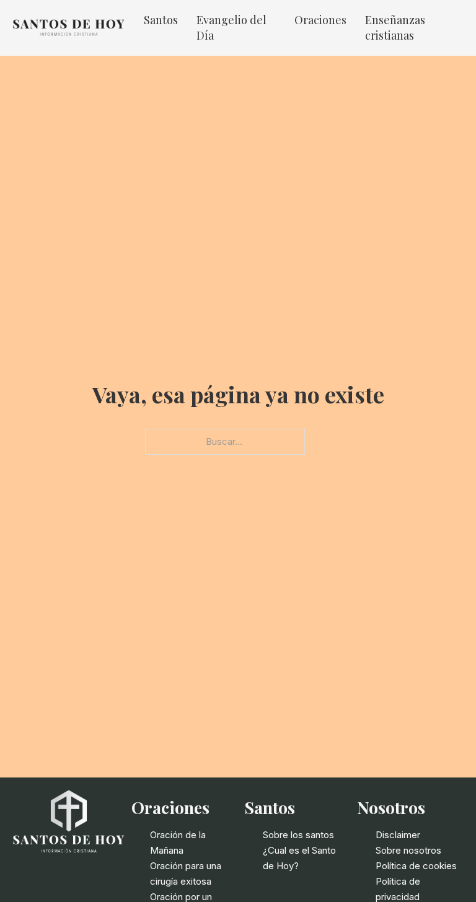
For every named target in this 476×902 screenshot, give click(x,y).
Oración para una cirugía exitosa (185, 873)
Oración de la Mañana (178, 842)
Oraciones (320, 19)
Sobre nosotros (408, 850)
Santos (161, 19)
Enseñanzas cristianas (395, 27)
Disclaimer (398, 835)
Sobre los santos (298, 835)
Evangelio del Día (231, 27)
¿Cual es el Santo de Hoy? (299, 858)
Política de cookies (416, 866)
